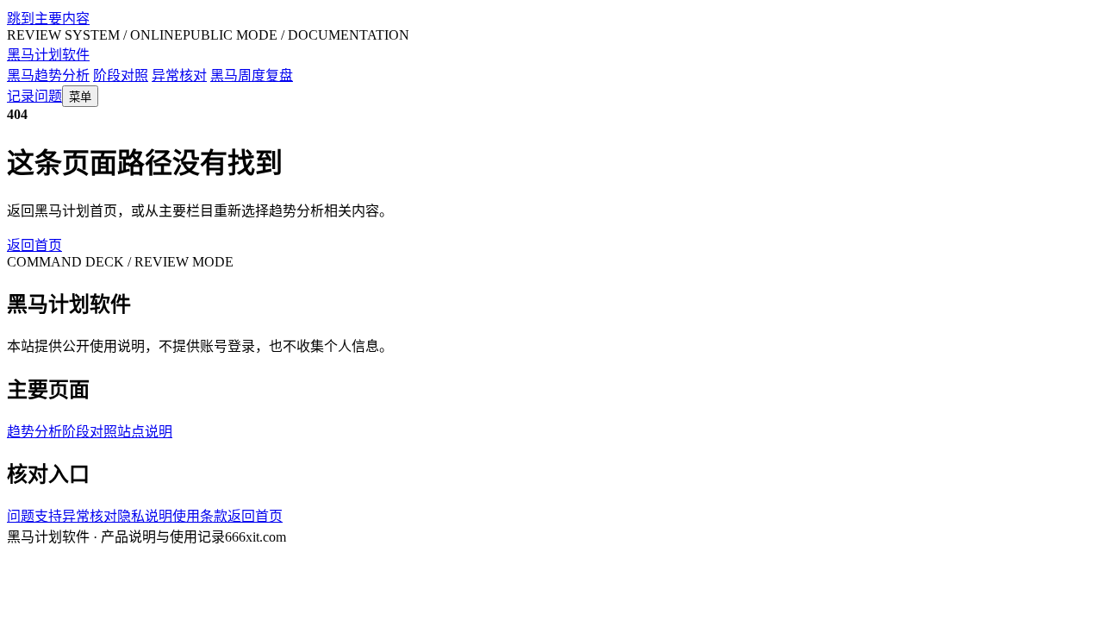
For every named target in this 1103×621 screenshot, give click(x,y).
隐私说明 (144, 516)
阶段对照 (120, 75)
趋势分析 (34, 431)
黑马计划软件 (48, 54)
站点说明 (144, 431)
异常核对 (179, 75)
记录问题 (34, 96)
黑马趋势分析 (48, 75)
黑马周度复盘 (251, 75)
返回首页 (34, 245)
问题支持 (34, 516)
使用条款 (199, 516)
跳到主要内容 (48, 18)
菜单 (80, 97)
